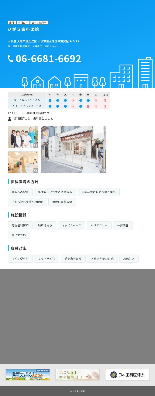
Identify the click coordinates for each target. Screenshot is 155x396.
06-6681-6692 (48, 58)
